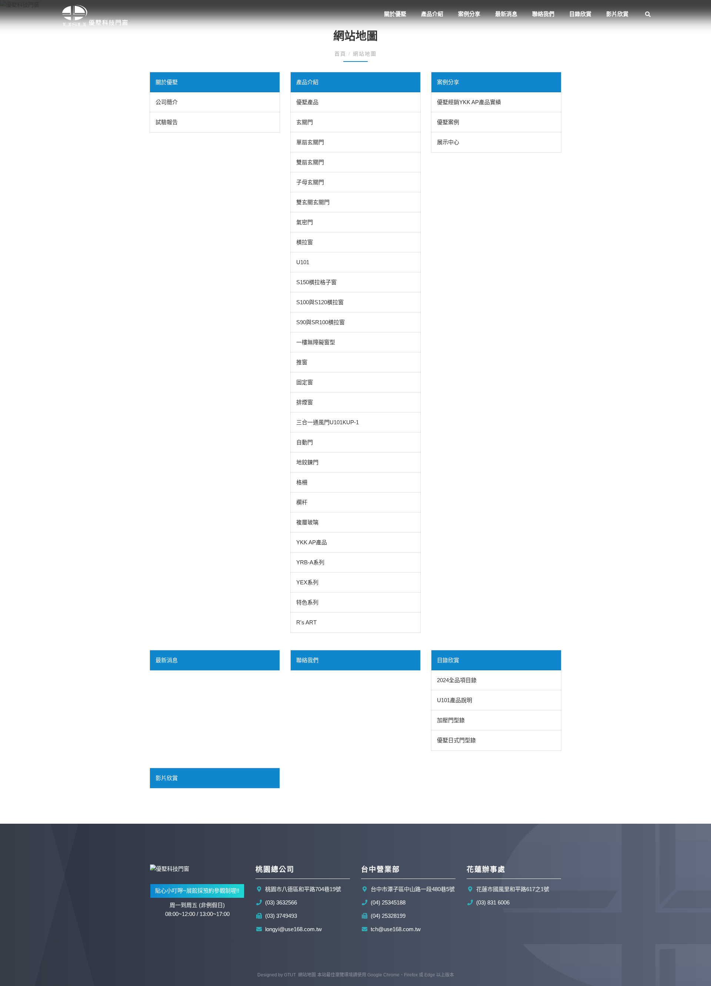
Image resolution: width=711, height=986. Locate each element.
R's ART (306, 622)
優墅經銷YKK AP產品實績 (469, 102)
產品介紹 (432, 14)
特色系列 (307, 602)
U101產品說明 (454, 700)
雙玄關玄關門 (313, 202)
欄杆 (301, 502)
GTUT (290, 974)
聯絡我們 (543, 14)
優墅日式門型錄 (456, 740)
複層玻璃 (307, 522)
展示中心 (448, 142)
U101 (302, 262)
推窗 (301, 362)
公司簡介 (167, 102)
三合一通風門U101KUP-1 (327, 422)
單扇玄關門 (310, 142)
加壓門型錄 (451, 720)
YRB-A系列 (310, 562)
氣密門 (304, 222)
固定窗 (304, 382)
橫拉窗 (304, 242)
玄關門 (304, 122)
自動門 (304, 442)
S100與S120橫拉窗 (320, 302)
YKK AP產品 (311, 542)
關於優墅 (395, 14)
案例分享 (469, 14)
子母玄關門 (310, 182)
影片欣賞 (617, 14)
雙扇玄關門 (310, 162)
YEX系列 (307, 582)
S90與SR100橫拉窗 (320, 322)
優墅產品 (307, 102)
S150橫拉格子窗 (316, 282)
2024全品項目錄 (457, 680)
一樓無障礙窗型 (315, 342)
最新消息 (506, 14)
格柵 (301, 482)
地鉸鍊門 (307, 462)
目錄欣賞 (448, 660)
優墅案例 (448, 122)
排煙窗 (304, 402)
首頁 (341, 54)
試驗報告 (167, 122)
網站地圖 (307, 974)
